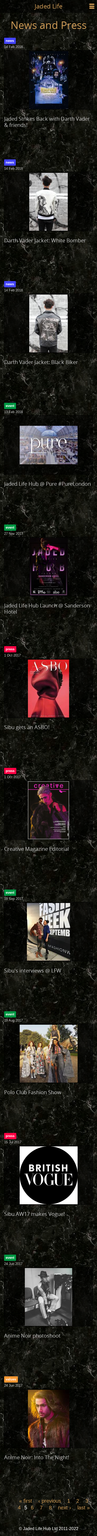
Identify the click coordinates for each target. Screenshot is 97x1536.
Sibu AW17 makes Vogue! (34, 1213)
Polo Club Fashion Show (32, 1092)
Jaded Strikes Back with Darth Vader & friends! (47, 121)
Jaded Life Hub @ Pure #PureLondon (47, 483)
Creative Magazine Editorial (36, 848)
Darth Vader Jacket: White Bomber (45, 240)
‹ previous (49, 1501)
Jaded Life (48, 6)
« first (25, 1501)
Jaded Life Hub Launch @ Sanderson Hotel (47, 608)
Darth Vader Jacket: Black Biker (41, 362)
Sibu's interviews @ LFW (32, 970)
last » (83, 1507)
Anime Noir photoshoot (32, 1335)
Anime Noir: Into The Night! (36, 1457)
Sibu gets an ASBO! (26, 727)
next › (64, 1507)
